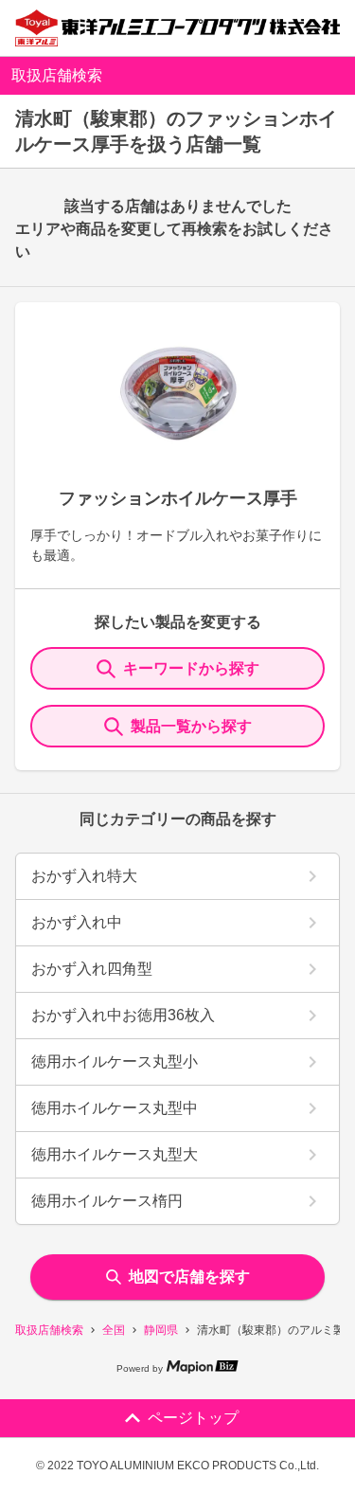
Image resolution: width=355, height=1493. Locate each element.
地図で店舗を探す (189, 1276)
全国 (113, 1330)
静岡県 (161, 1330)
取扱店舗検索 (49, 1330)
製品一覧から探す (191, 726)
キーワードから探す (191, 668)
